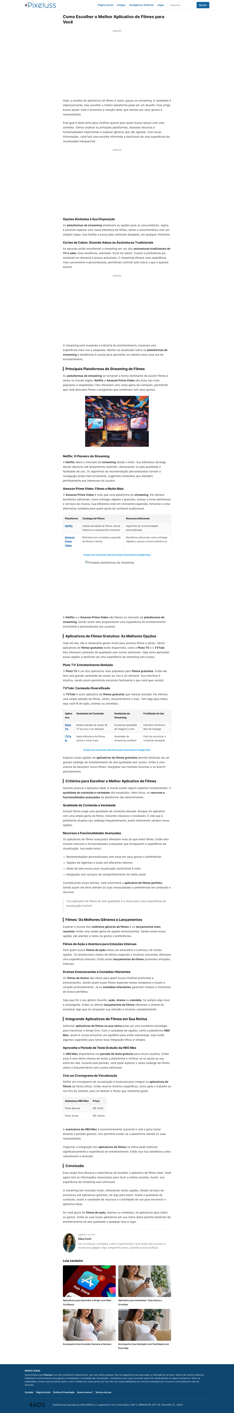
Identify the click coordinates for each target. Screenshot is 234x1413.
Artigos (121, 5)
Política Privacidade (63, 1392)
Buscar (203, 5)
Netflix (69, 525)
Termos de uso (103, 1392)
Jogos (160, 5)
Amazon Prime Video (70, 541)
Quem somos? (85, 1392)
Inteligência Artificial (141, 5)
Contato (29, 1392)
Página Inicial (105, 5)
